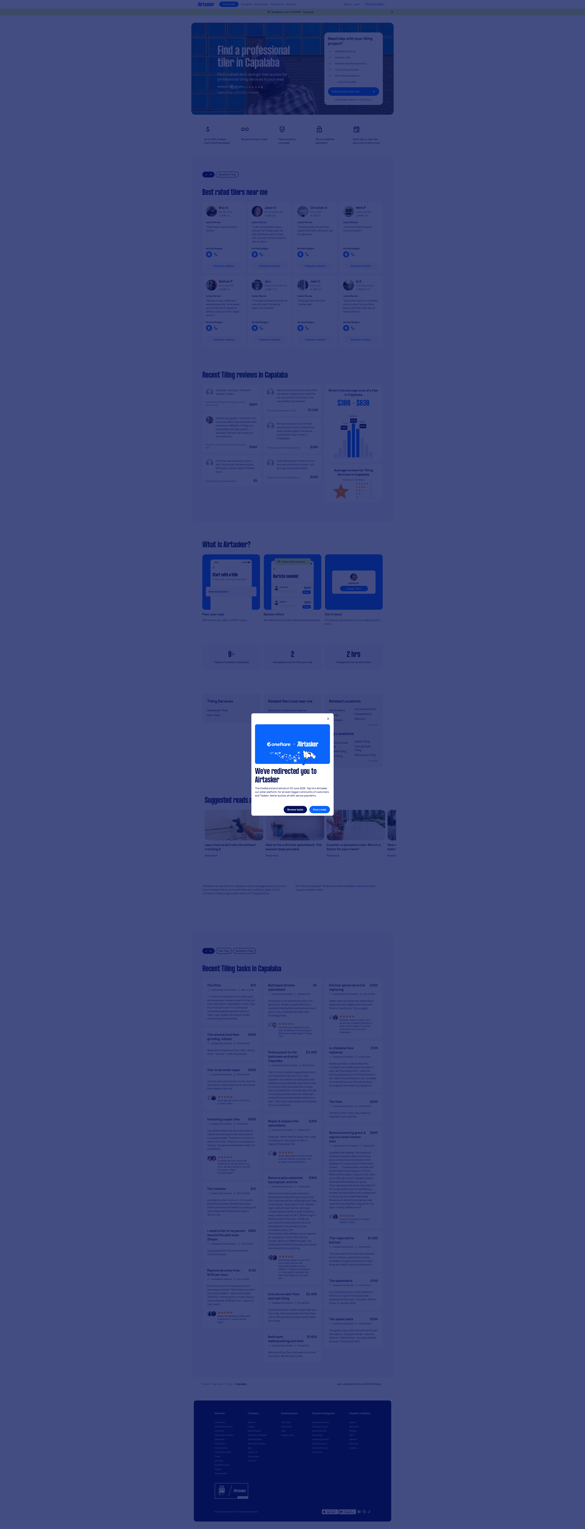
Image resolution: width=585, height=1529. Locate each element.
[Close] (328, 719)
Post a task (319, 809)
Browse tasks (295, 809)
